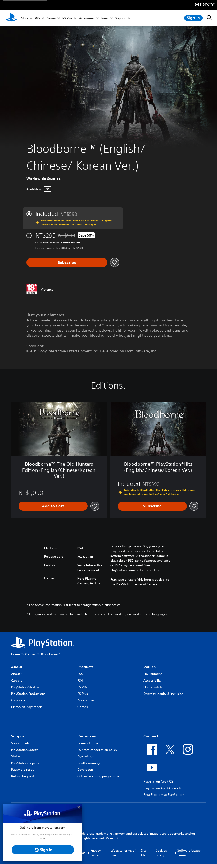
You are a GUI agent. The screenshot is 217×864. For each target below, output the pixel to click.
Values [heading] (149, 666)
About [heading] (16, 666)
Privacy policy (95, 852)
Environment (152, 674)
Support (120, 18)
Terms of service (89, 743)
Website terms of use (123, 852)
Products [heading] (85, 666)
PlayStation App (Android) (162, 788)
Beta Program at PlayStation (163, 794)
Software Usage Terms (189, 852)
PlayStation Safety (24, 749)
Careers (16, 680)
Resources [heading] (86, 736)
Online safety (153, 687)
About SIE (18, 674)
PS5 (37, 18)
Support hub (20, 743)
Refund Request (22, 776)
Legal (83, 853)
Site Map (144, 852)
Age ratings (85, 756)
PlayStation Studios (25, 687)
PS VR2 (82, 687)
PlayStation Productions (28, 693)
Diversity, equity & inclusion (163, 693)
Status (15, 756)
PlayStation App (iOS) (158, 781)
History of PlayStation (26, 707)
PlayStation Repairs (25, 763)
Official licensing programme (98, 776)
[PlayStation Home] (11, 18)
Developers (85, 769)
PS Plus (67, 18)
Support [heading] (18, 736)
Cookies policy (161, 852)
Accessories (87, 18)
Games (51, 18)
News (105, 18)
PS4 (80, 680)
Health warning (88, 763)
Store (24, 18)
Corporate (18, 700)
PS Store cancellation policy (97, 749)
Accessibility (152, 680)
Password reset (22, 769)
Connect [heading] (150, 736)
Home (15, 654)
